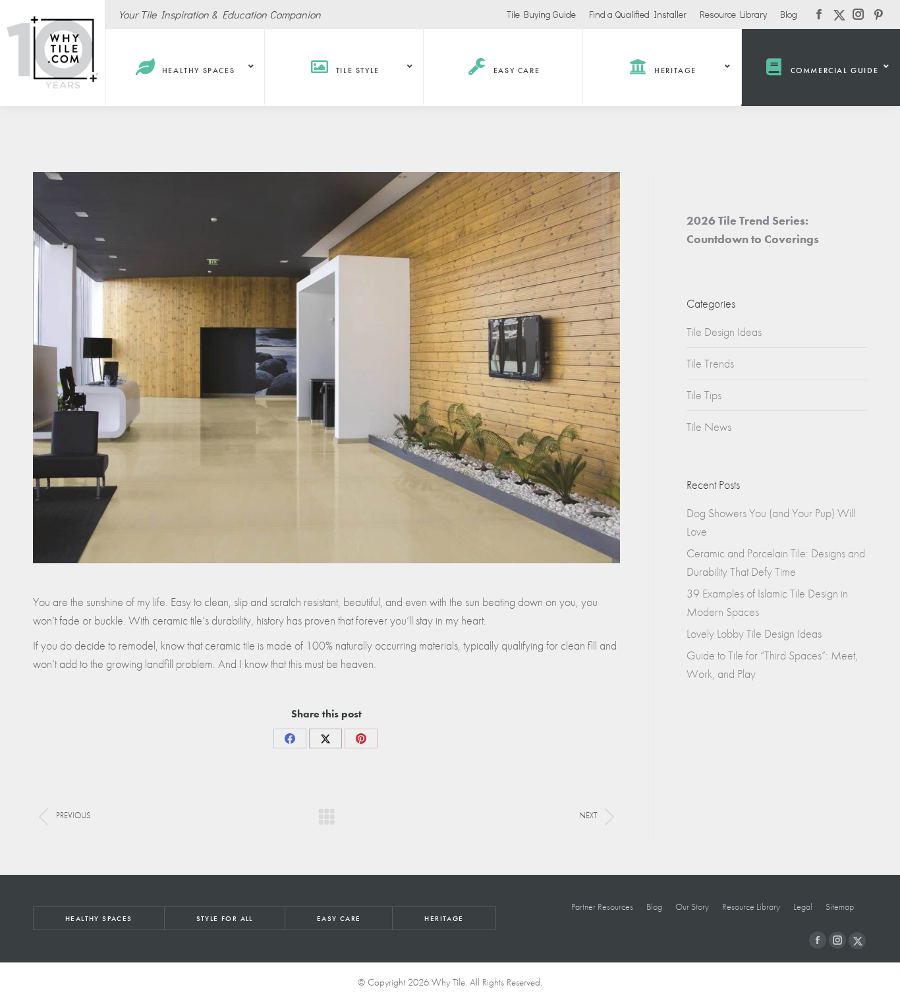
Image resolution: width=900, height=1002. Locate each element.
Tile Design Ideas (724, 331)
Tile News (709, 426)
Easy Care (339, 918)
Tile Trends (710, 363)
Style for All (224, 918)
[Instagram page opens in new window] (837, 940)
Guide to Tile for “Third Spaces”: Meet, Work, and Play (772, 664)
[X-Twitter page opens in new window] (857, 940)
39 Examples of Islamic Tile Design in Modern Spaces (767, 602)
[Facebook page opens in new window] (817, 940)
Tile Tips (704, 395)
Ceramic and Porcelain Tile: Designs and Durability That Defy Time (776, 562)
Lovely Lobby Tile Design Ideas (754, 633)
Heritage (443, 918)
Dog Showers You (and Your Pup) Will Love (771, 522)
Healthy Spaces (98, 918)
